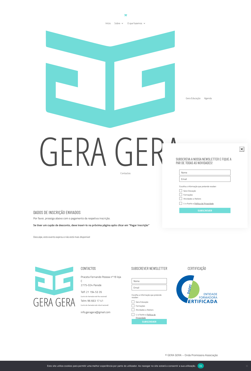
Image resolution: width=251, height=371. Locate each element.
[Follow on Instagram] (90, 319)
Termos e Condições (102, 355)
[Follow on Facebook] (83, 319)
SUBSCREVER (149, 321)
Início (108, 23)
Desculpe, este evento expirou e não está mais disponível (61, 237)
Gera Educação (193, 98)
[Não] (246, 366)
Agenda (208, 98)
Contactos (125, 173)
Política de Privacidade (75, 355)
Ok (200, 365)
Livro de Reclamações (46, 355)
